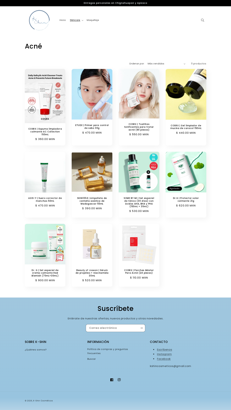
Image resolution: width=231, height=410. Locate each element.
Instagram (164, 354)
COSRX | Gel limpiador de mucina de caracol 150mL (186, 127)
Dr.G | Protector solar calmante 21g (186, 199)
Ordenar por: (136, 63)
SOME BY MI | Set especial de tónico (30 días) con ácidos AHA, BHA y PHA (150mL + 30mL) (139, 202)
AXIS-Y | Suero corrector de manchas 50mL (45, 199)
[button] (76, 20)
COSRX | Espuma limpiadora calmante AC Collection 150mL (45, 132)
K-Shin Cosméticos (43, 400)
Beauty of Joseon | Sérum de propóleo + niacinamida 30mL (92, 273)
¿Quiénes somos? (36, 349)
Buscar (91, 359)
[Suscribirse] (141, 328)
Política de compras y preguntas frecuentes (107, 351)
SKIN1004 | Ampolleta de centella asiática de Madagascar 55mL (92, 201)
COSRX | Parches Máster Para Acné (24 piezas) (139, 272)
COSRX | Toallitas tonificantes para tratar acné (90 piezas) (139, 127)
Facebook (164, 359)
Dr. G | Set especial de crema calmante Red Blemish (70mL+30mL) (45, 273)
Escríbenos (164, 349)
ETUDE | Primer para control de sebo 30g (92, 127)
